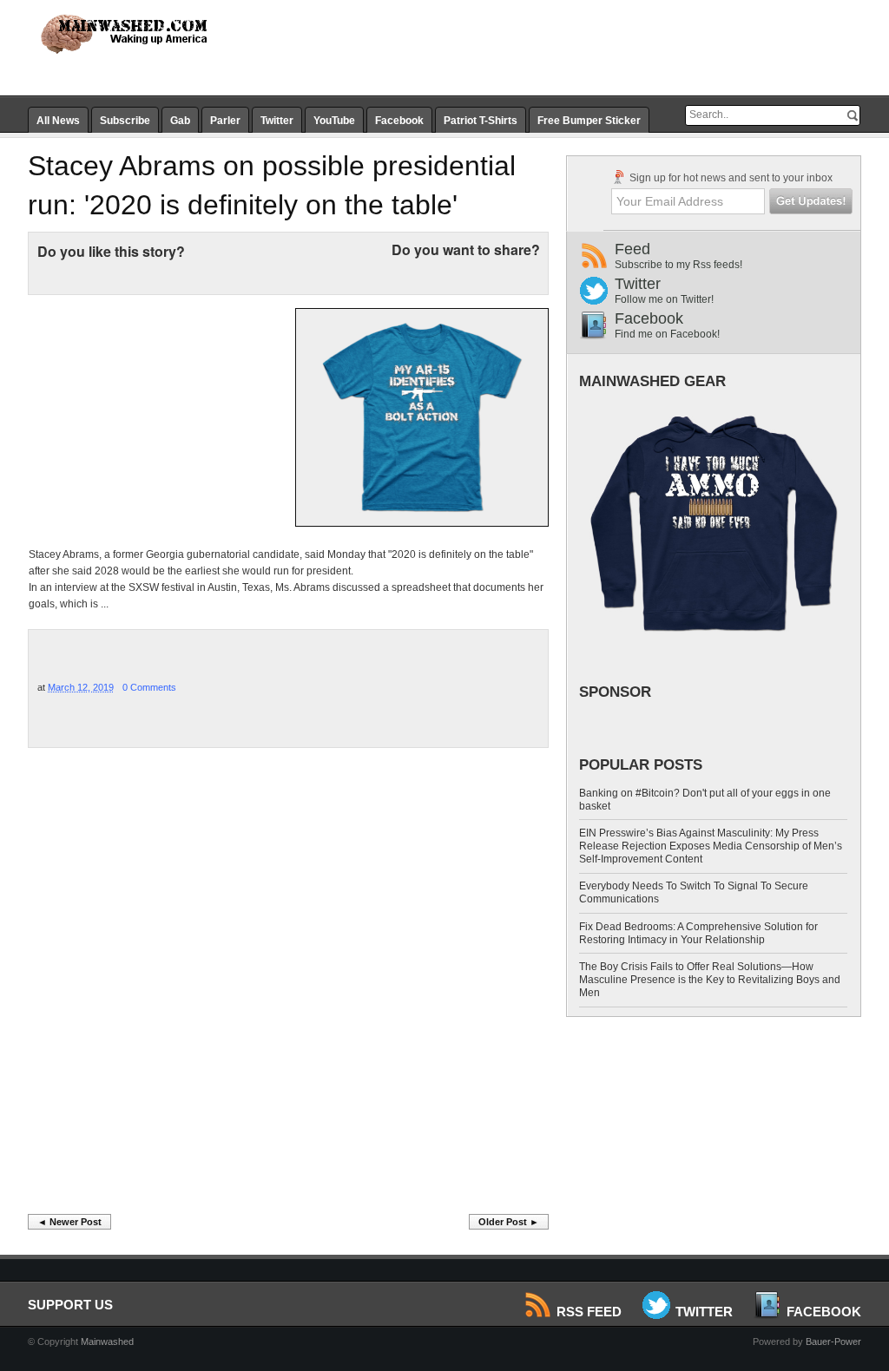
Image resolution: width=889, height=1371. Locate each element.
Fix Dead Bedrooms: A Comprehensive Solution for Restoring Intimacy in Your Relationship (698, 933)
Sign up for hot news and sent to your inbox (730, 178)
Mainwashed (107, 1341)
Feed (678, 255)
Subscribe (125, 121)
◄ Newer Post (69, 1222)
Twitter (276, 121)
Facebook (399, 121)
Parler (225, 121)
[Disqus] (288, 986)
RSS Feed (589, 1311)
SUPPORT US (70, 1304)
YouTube (334, 121)
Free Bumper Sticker (589, 121)
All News (58, 121)
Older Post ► (508, 1222)
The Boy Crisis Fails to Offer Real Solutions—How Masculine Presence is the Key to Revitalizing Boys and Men (709, 980)
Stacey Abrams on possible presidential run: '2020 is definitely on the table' (272, 185)
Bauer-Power (833, 1341)
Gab (180, 121)
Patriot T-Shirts (480, 121)
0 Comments (149, 687)
